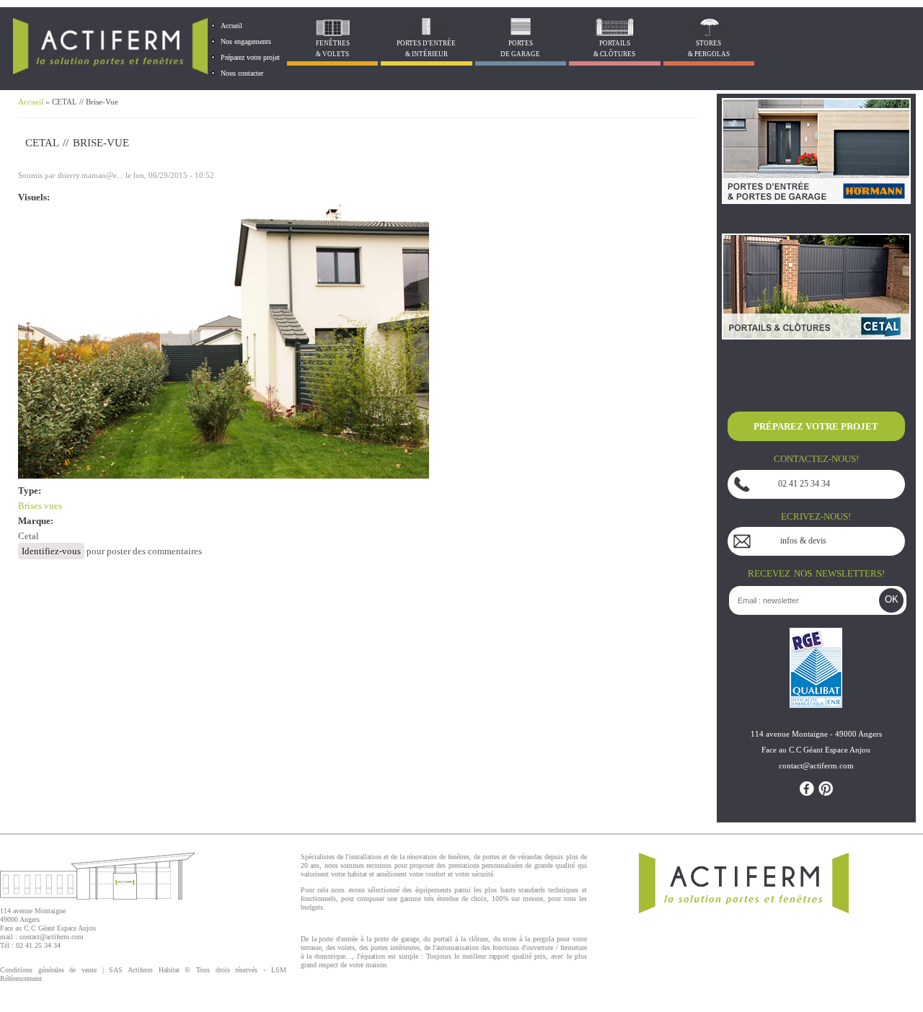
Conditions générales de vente (48, 970)
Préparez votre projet (250, 57)
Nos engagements (246, 41)
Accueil (231, 26)
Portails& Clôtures (614, 49)
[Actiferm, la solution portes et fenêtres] (110, 71)
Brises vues (40, 505)
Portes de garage (520, 49)
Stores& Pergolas (709, 49)
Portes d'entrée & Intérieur (426, 49)
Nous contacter (242, 73)
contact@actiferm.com (51, 937)
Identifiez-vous (51, 551)
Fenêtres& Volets (333, 49)
